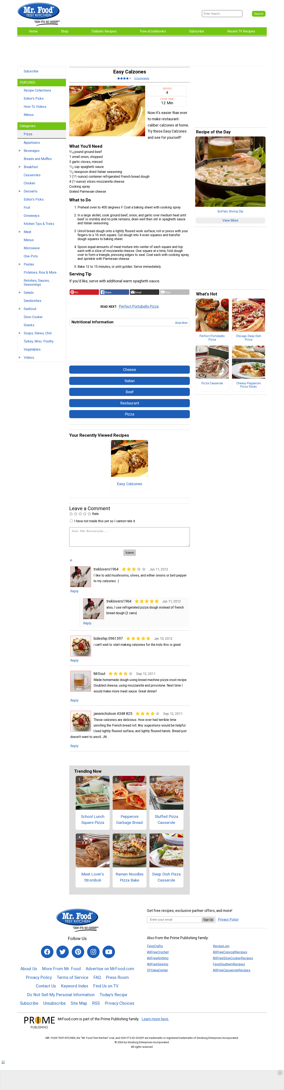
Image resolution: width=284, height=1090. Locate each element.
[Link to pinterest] (78, 952)
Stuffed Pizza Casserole (166, 819)
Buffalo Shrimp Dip (230, 211)
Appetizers (32, 143)
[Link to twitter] (62, 952)
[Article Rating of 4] (124, 78)
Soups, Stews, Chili (38, 333)
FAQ (97, 977)
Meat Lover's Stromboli (92, 877)
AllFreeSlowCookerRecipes (233, 958)
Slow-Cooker (33, 317)
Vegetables (32, 349)
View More (230, 220)
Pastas (29, 264)
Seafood (30, 309)
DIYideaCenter (157, 970)
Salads (29, 293)
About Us (28, 968)
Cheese (129, 369)
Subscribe (31, 71)
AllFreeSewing (157, 964)
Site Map (79, 1003)
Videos (29, 358)
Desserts (30, 191)
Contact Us (46, 985)
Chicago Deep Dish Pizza (248, 338)
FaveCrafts (155, 946)
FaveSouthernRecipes (229, 964)
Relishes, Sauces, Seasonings (36, 282)
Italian (130, 380)
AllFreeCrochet (158, 952)
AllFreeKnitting (157, 958)
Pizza (28, 134)
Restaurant (129, 403)
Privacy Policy (39, 977)
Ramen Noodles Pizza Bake (129, 877)
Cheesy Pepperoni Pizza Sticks (248, 385)
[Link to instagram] (93, 952)
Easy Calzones (129, 483)
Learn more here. (155, 1019)
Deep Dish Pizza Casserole (166, 877)
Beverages (32, 151)
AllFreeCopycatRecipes (230, 952)
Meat (27, 232)
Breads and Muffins (38, 159)
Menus (29, 115)
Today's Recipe (113, 994)
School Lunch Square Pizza (92, 819)
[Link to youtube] (108, 952)
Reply (74, 591)
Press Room (117, 977)
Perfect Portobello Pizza (139, 306)
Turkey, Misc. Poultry (39, 341)
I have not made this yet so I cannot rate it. (105, 521)
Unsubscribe (54, 1003)
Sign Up (208, 919)
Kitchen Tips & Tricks (39, 224)
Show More (181, 322)
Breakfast (31, 167)
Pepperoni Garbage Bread (129, 819)
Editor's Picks (34, 98)
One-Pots (31, 256)
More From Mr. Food (61, 968)
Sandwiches (32, 301)
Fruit (27, 208)
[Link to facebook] (47, 952)
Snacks (29, 325)
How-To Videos (35, 107)
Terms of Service (72, 977)
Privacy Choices (119, 1003)
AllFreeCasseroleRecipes (231, 970)
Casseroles (32, 175)
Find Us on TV (106, 985)
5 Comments (141, 78)
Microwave (32, 248)
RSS (96, 1003)
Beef (130, 391)
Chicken (29, 183)
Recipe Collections (37, 90)
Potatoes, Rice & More (40, 272)
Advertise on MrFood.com (110, 968)
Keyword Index (74, 985)
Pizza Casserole (212, 383)
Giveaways (32, 216)
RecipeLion (221, 946)
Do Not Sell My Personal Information (61, 994)
